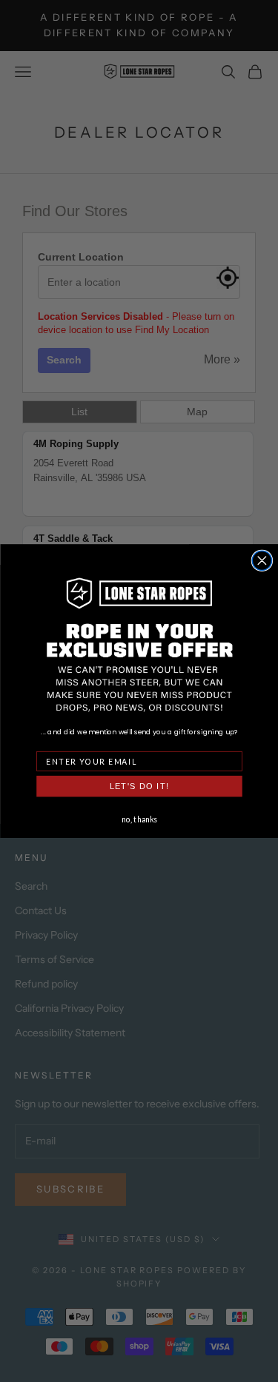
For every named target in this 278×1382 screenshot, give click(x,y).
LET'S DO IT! (139, 786)
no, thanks (139, 819)
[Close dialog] (261, 560)
